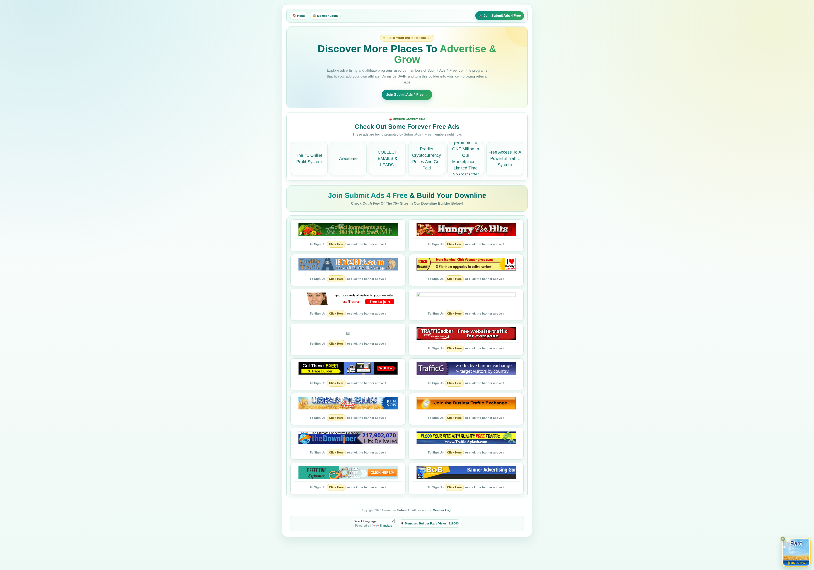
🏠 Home (299, 15)
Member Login (443, 510)
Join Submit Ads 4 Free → (407, 94)
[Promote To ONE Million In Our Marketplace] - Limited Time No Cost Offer (465, 158)
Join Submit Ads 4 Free (369, 195)
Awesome (348, 158)
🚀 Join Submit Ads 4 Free (499, 15)
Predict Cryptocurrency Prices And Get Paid (426, 158)
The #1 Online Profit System (309, 158)
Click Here (336, 244)
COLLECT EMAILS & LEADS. (387, 158)
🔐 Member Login (325, 15)
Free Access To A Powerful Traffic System (504, 158)
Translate (386, 525)
